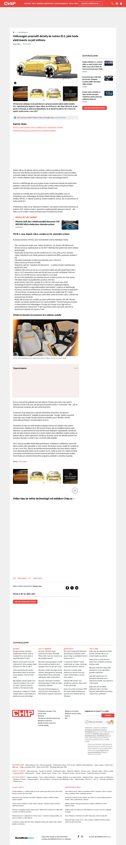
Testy (34, 3)
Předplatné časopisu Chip (47, 711)
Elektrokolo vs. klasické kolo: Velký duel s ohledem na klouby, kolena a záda (100, 662)
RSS (66, 718)
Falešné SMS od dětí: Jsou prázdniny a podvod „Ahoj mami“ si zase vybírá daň (75, 683)
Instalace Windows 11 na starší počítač (69, 777)
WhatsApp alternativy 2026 (58, 767)
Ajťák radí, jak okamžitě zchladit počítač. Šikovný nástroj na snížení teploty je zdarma (100, 653)
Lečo (59, 773)
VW (14, 578)
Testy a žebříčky (44, 649)
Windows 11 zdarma (19, 779)
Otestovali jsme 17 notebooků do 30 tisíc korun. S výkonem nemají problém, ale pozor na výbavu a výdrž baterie (37, 817)
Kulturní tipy (109, 765)
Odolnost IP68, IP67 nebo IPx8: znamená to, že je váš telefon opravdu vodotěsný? (100, 670)
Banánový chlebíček (73, 771)
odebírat (108, 715)
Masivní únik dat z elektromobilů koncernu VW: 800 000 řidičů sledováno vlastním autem (37, 223)
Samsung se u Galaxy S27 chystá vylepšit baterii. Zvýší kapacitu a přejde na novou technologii (24, 693)
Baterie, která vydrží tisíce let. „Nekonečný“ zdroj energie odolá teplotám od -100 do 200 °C (25, 664)
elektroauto (37, 578)
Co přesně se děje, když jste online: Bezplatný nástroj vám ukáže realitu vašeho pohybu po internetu (37, 823)
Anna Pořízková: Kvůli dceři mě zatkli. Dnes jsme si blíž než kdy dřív (86, 816)
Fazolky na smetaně (45, 771)
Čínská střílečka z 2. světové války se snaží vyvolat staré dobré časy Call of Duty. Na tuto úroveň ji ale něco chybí (92, 65)
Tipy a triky (73, 3)
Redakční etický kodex (73, 713)
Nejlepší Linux (17, 781)
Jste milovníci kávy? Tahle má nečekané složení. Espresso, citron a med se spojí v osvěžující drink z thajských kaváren (88, 792)
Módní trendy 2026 (43, 767)
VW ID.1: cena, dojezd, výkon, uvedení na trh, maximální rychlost (38, 127)
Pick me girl (71, 765)
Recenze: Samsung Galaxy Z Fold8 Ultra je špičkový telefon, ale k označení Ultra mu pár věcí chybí (50, 664)
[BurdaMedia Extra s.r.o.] (23, 713)
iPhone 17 (89, 779)
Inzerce (67, 716)
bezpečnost (69, 649)
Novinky (27, 3)
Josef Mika (17, 44)
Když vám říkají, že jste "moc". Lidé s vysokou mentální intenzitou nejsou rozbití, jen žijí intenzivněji (87, 821)
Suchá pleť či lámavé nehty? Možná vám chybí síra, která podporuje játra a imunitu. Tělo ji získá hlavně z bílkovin (88, 798)
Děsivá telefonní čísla (32, 765)
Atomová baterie (45, 779)
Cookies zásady (43, 725)
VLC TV (96, 779)
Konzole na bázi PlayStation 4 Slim (62, 779)
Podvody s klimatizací (106, 779)
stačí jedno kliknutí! (60, 117)
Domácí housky (80, 773)
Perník (54, 773)
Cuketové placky (18, 773)
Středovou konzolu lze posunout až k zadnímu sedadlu (34, 131)
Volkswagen (22, 461)
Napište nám (37, 586)
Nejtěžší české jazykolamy (84, 765)
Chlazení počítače (32, 777)
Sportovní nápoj (97, 771)
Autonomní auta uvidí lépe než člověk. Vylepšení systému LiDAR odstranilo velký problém (91, 80)
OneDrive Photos (88, 777)
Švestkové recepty (68, 773)
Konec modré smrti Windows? (104, 777)
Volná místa (42, 713)
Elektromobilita (61, 3)
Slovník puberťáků (45, 765)
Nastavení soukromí (45, 720)
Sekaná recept (46, 773)
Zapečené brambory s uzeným (96, 773)
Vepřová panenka (32, 771)
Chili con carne (85, 771)
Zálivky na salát (108, 771)
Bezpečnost (49, 3)
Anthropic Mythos (33, 779)
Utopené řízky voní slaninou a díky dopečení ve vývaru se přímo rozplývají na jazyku (88, 811)
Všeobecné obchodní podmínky (49, 718)
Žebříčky (40, 3)
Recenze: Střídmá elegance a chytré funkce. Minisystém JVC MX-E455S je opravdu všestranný (50, 691)
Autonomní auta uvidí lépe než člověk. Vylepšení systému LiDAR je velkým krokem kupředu (35, 798)
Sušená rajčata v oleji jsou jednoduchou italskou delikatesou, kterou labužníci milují (86, 804)
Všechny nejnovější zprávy (25, 602)
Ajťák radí (15, 767)
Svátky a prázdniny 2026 (27, 767)
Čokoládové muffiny (59, 771)
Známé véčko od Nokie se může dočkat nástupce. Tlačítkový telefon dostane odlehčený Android (92, 95)
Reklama (41, 716)
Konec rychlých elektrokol (47, 777)
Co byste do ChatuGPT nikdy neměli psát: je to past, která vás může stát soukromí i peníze (75, 664)
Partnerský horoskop (59, 765)
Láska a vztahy (99, 765)
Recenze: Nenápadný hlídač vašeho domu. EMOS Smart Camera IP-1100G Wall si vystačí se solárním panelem (37, 811)
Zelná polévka (29, 773)
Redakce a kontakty (72, 711)
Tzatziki (38, 773)
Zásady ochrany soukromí (47, 723)
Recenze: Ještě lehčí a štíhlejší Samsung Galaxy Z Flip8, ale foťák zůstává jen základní (50, 683)
